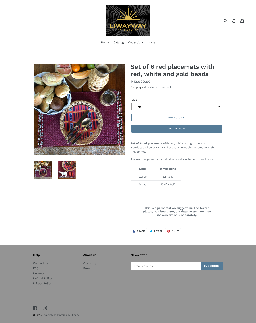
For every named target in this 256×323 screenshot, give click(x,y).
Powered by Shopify (68, 315)
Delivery (38, 273)
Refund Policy (42, 278)
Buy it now (177, 128)
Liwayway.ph (49, 315)
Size (134, 99)
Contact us (40, 263)
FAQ (36, 268)
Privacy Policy (42, 283)
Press (87, 268)
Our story (89, 263)
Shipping (136, 87)
